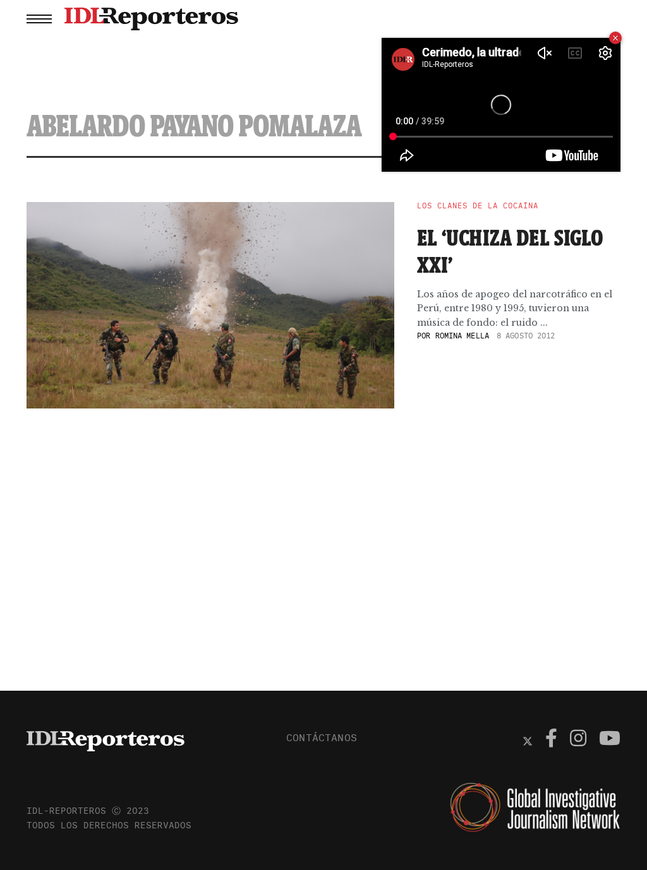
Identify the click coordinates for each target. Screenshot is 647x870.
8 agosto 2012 (526, 335)
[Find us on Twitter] (528, 740)
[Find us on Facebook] (551, 740)
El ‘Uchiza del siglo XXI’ (510, 250)
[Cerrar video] (615, 38)
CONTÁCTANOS (321, 737)
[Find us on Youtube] (609, 740)
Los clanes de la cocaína (477, 206)
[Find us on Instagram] (578, 740)
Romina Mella (462, 335)
